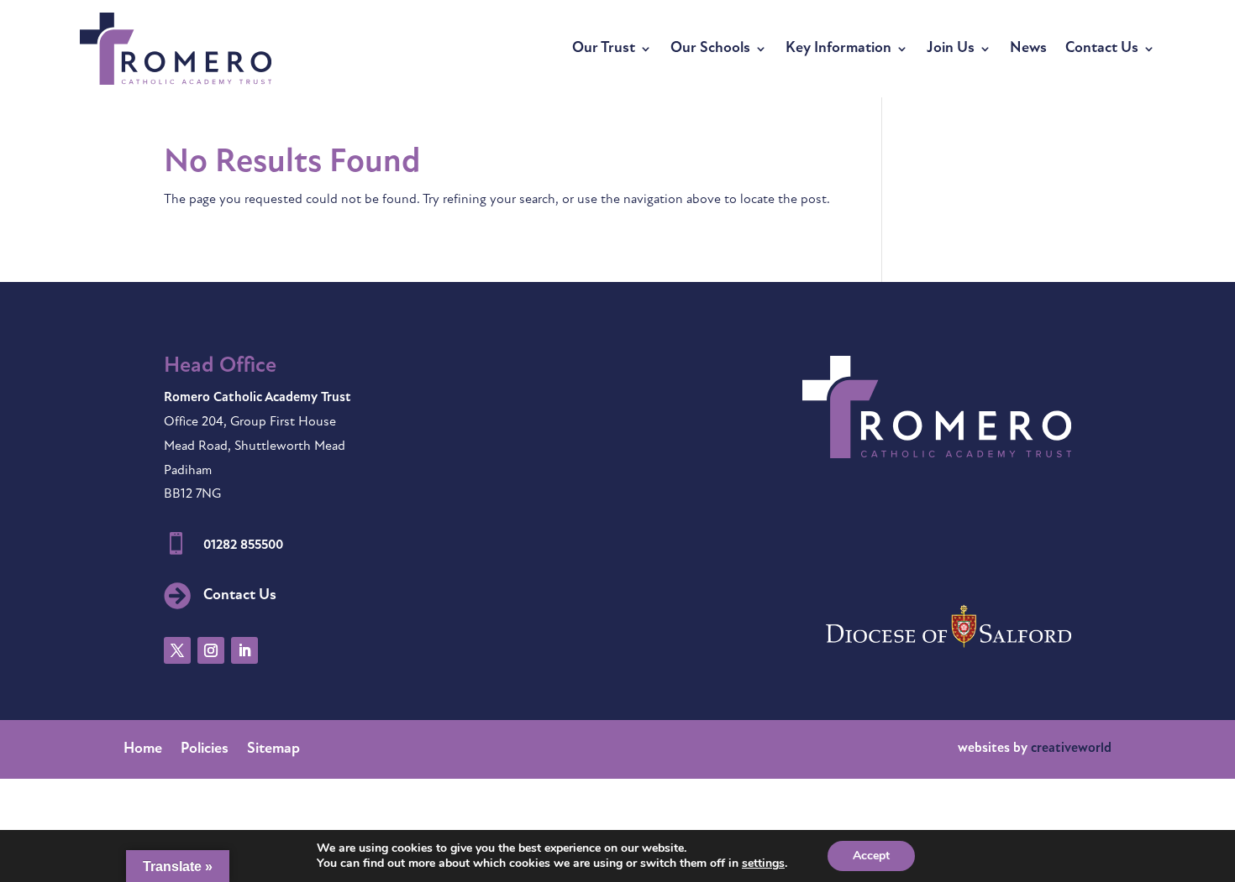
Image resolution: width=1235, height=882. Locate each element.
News (1028, 48)
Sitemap (273, 750)
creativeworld (1071, 748)
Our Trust (603, 48)
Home (143, 750)
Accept (871, 856)
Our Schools (710, 48)
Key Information (838, 48)
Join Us (951, 48)
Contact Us (1101, 48)
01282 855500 (243, 545)
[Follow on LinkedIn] (244, 650)
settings (763, 863)
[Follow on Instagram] (210, 650)
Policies (205, 750)
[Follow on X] (177, 650)
